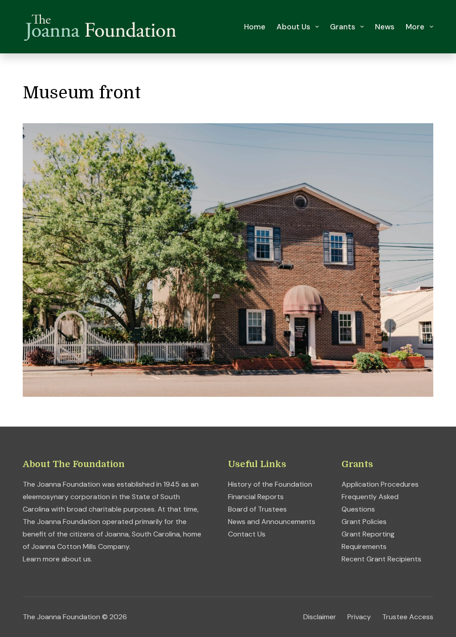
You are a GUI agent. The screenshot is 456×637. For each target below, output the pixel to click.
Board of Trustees (257, 509)
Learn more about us (57, 559)
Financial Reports (256, 496)
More (415, 27)
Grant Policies (364, 521)
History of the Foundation (270, 484)
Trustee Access (407, 617)
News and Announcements (271, 521)
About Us (293, 27)
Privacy (359, 617)
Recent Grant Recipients (381, 559)
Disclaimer (319, 617)
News (385, 27)
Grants (342, 27)
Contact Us (246, 534)
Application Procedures (380, 484)
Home (254, 27)
